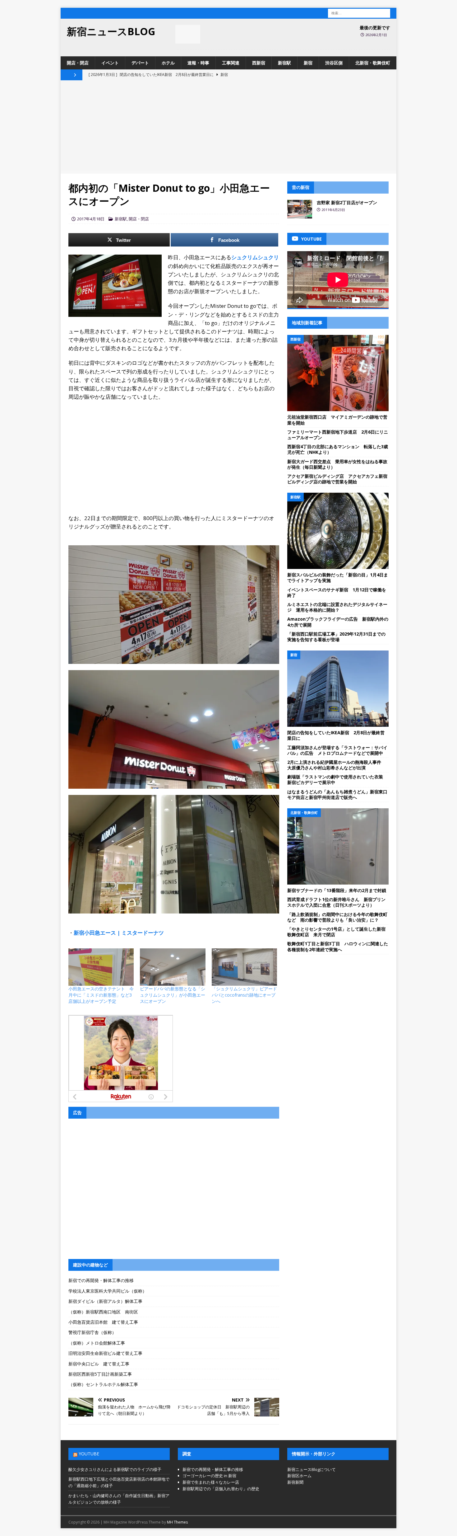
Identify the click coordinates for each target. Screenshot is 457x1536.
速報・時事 (198, 63)
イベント (110, 63)
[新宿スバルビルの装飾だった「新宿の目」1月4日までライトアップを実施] (338, 531)
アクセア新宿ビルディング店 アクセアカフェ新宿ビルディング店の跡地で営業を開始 (337, 479)
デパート (140, 63)
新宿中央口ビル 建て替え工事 (98, 1364)
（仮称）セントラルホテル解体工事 (103, 1384)
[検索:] (359, 13)
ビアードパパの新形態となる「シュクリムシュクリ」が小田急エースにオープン (172, 995)
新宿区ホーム (299, 1475)
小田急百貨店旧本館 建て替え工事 (103, 1322)
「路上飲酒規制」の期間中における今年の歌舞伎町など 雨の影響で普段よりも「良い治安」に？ (337, 917)
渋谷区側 (334, 63)
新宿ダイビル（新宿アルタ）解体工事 (105, 1301)
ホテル (168, 63)
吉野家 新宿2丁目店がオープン (347, 202)
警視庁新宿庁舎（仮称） (92, 1332)
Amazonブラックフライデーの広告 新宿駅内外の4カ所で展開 (337, 621)
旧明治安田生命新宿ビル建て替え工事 (105, 1353)
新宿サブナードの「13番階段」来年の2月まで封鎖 (336, 890)
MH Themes (177, 1522)
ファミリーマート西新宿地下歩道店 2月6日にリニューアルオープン (337, 434)
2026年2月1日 (376, 34)
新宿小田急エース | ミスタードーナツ (119, 932)
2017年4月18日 (90, 219)
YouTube (89, 1454)
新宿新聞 (295, 1482)
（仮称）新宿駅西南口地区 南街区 (103, 1312)
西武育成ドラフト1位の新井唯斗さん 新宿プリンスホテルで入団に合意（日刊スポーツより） (336, 902)
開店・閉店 (78, 63)
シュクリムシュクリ (255, 257)
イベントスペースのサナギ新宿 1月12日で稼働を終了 (336, 592)
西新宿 (258, 63)
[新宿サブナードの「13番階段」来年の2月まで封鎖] (338, 846)
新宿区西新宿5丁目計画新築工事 (100, 1374)
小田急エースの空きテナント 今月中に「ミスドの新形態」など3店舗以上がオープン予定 (101, 995)
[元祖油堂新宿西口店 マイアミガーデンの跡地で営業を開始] (338, 373)
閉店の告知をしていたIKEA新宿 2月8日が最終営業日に (336, 735)
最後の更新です (375, 28)
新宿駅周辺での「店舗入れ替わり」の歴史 (220, 1488)
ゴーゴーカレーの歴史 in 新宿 (209, 1475)
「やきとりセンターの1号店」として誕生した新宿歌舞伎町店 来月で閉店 (336, 931)
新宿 (308, 63)
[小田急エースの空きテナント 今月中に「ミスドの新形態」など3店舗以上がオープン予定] (101, 967)
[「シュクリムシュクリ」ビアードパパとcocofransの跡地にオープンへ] (244, 967)
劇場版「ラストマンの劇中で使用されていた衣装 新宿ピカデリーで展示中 (337, 779)
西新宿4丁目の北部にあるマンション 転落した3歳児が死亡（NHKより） (337, 449)
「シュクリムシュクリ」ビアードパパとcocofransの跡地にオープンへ (244, 995)
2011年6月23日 (333, 209)
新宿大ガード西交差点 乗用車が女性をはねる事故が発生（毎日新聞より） (337, 464)
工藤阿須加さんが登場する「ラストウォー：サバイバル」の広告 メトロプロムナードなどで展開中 (337, 750)
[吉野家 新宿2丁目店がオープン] (299, 209)
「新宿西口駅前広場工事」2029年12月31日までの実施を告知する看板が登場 (336, 636)
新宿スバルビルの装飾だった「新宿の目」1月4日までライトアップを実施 (337, 577)
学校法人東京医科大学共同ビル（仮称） (107, 1291)
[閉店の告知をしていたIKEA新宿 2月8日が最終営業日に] (338, 689)
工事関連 (230, 63)
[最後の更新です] (187, 34)
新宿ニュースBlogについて (311, 1469)
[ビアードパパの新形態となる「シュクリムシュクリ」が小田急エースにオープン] (172, 967)
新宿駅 (284, 63)
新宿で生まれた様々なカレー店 (210, 1482)
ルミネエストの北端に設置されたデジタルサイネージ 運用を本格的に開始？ (337, 607)
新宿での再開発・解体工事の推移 (101, 1280)
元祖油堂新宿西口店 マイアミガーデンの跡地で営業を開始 (337, 419)
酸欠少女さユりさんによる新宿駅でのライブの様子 (114, 1469)
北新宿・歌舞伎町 (372, 63)
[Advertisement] (228, 127)
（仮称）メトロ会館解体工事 (96, 1343)
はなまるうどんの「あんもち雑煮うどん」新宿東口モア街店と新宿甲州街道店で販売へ (337, 794)
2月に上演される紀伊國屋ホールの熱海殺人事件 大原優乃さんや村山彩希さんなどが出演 (336, 765)
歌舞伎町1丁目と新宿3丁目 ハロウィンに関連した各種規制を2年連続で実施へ (337, 946)
